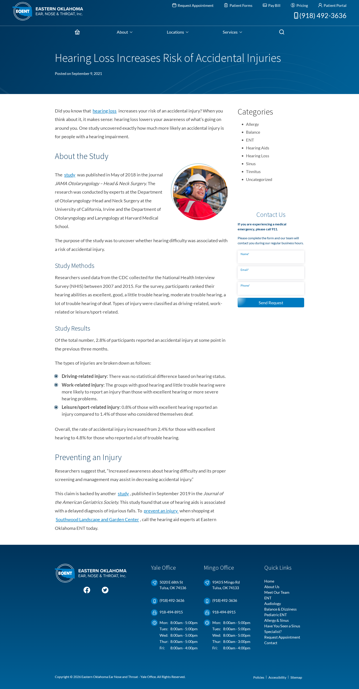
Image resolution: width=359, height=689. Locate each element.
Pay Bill (274, 5)
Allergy (252, 124)
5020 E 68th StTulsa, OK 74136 (173, 585)
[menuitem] (77, 32)
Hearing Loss (257, 155)
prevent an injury (161, 510)
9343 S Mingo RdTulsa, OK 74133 (226, 585)
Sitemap (296, 677)
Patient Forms (240, 5)
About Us (271, 586)
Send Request (271, 302)
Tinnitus (253, 171)
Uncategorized (259, 179)
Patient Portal (335, 5)
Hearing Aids (257, 147)
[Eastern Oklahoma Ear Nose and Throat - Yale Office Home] (41, 13)
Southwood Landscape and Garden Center (97, 519)
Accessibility (277, 677)
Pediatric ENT (275, 614)
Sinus (251, 163)
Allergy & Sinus (276, 620)
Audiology (272, 603)
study (69, 174)
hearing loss (105, 111)
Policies (258, 677)
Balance (253, 131)
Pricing (302, 5)
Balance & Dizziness (280, 609)
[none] (125, 32)
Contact (270, 642)
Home (269, 581)
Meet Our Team (276, 592)
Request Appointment (195, 5)
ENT (250, 139)
